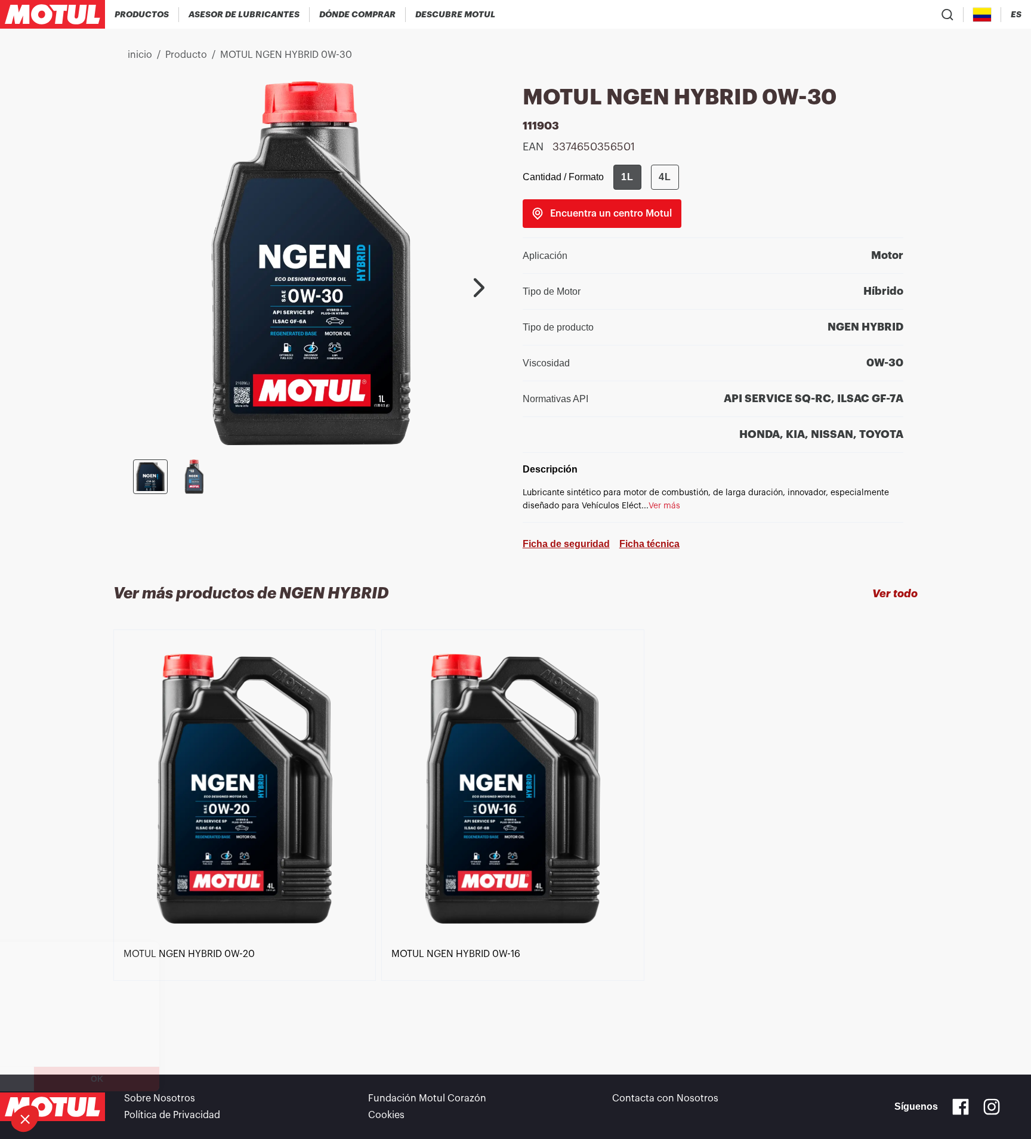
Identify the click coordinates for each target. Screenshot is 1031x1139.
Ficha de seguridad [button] (566, 544)
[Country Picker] (982, 14)
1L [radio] (627, 177)
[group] (646, 177)
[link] (602, 213)
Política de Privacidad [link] (172, 1115)
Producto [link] (186, 55)
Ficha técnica (649, 544)
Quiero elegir (74, 1079)
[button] (25, 1118)
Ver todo (895, 593)
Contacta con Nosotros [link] (665, 1098)
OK (200, 1079)
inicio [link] (140, 55)
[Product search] (947, 14)
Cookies (386, 1115)
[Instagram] (991, 1106)
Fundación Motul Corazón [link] (427, 1098)
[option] (247, 830)
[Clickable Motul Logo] (52, 14)
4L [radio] (665, 177)
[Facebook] (960, 1106)
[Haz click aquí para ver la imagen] (150, 476)
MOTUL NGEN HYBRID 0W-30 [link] (286, 55)
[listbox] (515, 830)
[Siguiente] (479, 287)
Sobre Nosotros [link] (159, 1098)
